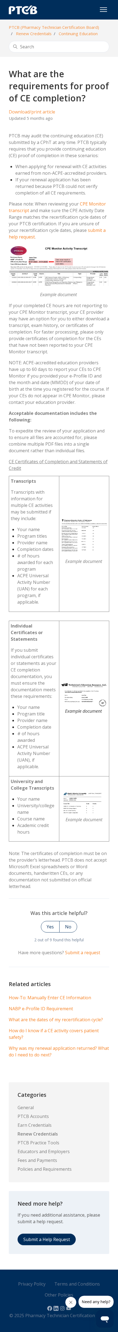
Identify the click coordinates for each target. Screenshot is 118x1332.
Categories (32, 1094)
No (68, 927)
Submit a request (82, 953)
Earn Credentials (35, 1125)
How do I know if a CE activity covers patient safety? (54, 1034)
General (26, 1108)
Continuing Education (78, 33)
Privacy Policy (32, 1284)
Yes (50, 927)
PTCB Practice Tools (38, 1143)
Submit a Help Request (46, 1239)
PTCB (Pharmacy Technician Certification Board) (54, 27)
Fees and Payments (37, 1160)
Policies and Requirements (45, 1169)
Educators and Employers (44, 1151)
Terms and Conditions (77, 1284)
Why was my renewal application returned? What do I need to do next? (59, 1051)
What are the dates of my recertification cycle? (56, 1020)
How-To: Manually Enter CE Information (50, 998)
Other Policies (59, 1295)
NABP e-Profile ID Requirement (41, 1009)
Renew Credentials (34, 33)
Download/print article (32, 112)
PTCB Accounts (33, 1116)
